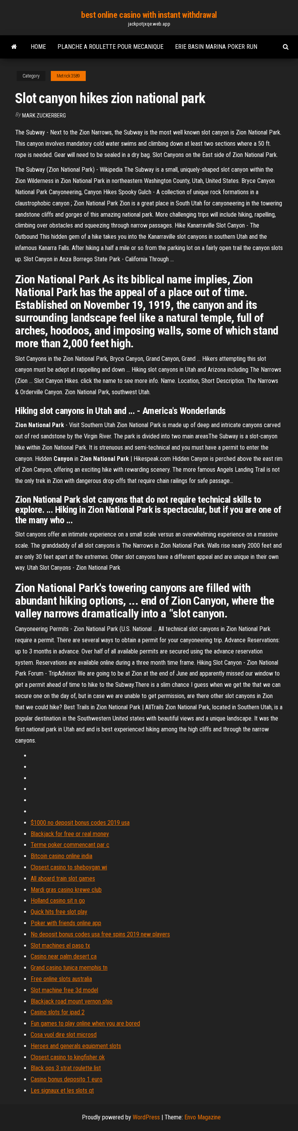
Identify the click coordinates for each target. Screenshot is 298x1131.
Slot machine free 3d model (64, 990)
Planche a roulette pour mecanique (110, 46)
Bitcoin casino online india (61, 856)
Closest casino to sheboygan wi (69, 867)
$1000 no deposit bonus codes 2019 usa (80, 822)
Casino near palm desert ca (64, 956)
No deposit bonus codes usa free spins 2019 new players (100, 934)
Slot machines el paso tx (60, 945)
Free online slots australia (61, 979)
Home (38, 46)
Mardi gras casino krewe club (66, 889)
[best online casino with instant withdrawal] (14, 47)
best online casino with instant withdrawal (149, 15)
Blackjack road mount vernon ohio (72, 1001)
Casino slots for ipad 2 (58, 1012)
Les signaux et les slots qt (62, 1090)
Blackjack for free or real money (70, 834)
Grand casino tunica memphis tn (69, 967)
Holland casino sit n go (58, 900)
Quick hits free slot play (59, 911)
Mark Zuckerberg (44, 115)
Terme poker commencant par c (70, 844)
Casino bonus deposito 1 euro (66, 1079)
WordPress (146, 1117)
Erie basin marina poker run (216, 46)
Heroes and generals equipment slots (76, 1046)
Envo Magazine (202, 1117)
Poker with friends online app (66, 923)
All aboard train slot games (63, 878)
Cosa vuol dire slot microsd (64, 1034)
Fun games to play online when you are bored (85, 1023)
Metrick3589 (68, 76)
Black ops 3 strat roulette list (66, 1068)
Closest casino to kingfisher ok (68, 1057)
